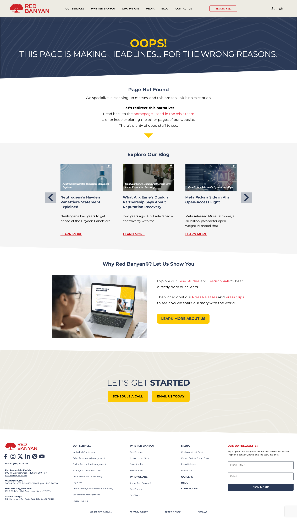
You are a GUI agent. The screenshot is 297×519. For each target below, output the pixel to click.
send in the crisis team (175, 114)
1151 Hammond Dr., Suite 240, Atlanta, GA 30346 (29, 499)
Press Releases (204, 297)
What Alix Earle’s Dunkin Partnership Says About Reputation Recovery (145, 202)
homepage (143, 114)
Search (277, 8)
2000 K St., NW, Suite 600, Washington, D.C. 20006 (31, 483)
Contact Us (183, 8)
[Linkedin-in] (27, 456)
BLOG (184, 482)
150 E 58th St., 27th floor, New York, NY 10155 (28, 491)
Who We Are (130, 8)
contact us (189, 488)
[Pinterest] (34, 456)
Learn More (71, 234)
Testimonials (219, 281)
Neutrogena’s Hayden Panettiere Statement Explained (80, 202)
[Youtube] (42, 456)
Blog (165, 8)
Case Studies (189, 281)
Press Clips (235, 297)
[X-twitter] (20, 456)
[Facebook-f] (6, 456)
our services (82, 445)
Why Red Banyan (103, 8)
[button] (50, 197)
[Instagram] (13, 456)
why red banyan (142, 445)
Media (150, 8)
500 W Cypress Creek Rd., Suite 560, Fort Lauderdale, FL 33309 (26, 474)
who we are (138, 476)
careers (187, 476)
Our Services (74, 8)
